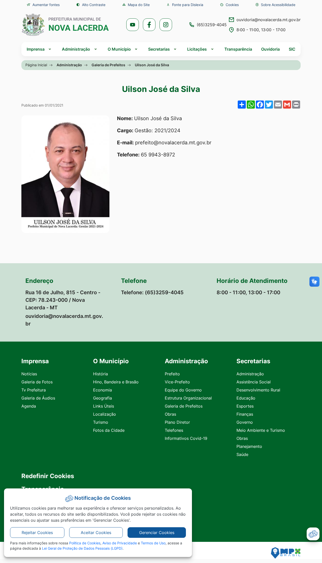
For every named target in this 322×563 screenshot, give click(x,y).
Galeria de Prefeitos (108, 65)
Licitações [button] (197, 49)
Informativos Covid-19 (186, 438)
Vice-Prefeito (177, 381)
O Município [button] (119, 49)
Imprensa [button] (36, 49)
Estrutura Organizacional (188, 398)
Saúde (242, 454)
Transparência (238, 49)
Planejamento (249, 446)
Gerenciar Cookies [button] (156, 532)
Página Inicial (36, 65)
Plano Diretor (177, 422)
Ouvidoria (270, 49)
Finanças (244, 414)
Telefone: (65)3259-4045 (152, 292)
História (100, 373)
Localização (104, 414)
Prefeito (172, 373)
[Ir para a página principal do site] (65, 24)
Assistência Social (253, 381)
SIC (292, 49)
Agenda (28, 406)
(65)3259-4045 (212, 24)
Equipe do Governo (183, 389)
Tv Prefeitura (33, 389)
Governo (244, 422)
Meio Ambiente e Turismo (260, 430)
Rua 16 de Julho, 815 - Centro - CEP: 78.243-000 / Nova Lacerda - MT (62, 300)
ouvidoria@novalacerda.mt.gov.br (268, 19)
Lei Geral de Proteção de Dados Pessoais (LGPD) (82, 548)
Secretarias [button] (159, 49)
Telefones (174, 430)
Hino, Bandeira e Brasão (116, 381)
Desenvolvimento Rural (258, 389)
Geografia (102, 398)
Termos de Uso (153, 543)
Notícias (29, 373)
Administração (69, 65)
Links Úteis (103, 406)
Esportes (245, 406)
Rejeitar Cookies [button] (37, 532)
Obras (170, 414)
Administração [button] (76, 49)
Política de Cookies (84, 543)
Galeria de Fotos (37, 381)
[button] (229, 4)
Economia (102, 389)
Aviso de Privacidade (119, 543)
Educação (245, 398)
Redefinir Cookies (47, 476)
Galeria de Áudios (38, 398)
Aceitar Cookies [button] (96, 532)
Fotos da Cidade (109, 430)
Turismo (100, 422)
